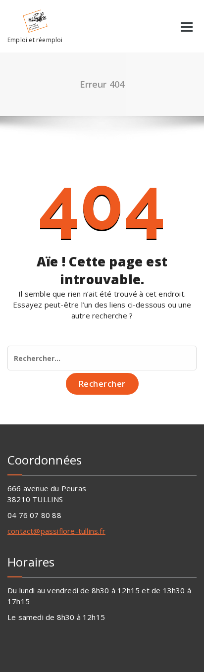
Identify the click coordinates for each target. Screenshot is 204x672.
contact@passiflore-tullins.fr (56, 531)
